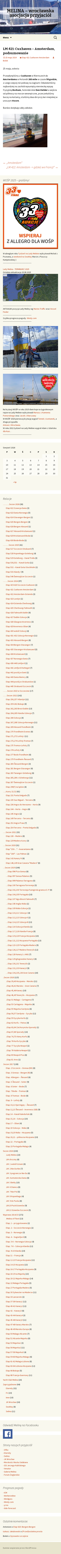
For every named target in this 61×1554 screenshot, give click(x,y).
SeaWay (9, 1406)
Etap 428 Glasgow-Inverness (18, 621)
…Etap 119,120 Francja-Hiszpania (20, 936)
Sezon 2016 (8, 1151)
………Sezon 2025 (11, 545)
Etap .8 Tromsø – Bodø (16, 1095)
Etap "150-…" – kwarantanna (18, 849)
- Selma (6, 1456)
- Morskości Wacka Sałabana (15, 1462)
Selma (8, 1411)
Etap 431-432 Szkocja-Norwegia (20, 635)
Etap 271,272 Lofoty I (15, 736)
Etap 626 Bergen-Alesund (17, 526)
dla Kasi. (7, 431)
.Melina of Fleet (12, 1218)
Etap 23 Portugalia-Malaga (17, 1146)
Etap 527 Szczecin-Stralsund (18, 548)
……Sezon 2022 (10, 695)
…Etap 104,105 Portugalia (17, 894)
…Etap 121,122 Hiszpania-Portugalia (22, 940)
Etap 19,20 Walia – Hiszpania (18, 1132)
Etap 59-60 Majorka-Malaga (17, 1356)
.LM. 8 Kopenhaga (13, 1196)
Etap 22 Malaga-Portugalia (17, 1283)
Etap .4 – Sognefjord (15, 1237)
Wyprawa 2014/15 (11, 1214)
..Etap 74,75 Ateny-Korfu (16, 1036)
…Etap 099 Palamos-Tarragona (19, 880)
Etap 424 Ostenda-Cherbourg (19, 603)
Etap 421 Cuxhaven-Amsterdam (35, 57)
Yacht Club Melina (10, 1379)
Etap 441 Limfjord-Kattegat (18, 668)
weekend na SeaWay (22, 256)
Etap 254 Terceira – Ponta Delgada (21, 827)
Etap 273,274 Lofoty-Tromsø (18, 740)
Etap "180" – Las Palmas (16, 853)
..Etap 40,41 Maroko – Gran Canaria (21, 986)
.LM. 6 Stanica (12, 1187)
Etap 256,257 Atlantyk (15, 699)
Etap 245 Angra (12, 813)
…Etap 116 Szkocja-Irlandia (18, 926)
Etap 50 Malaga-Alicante (16, 1333)
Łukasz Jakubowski (11, 1531)
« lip (15, 482)
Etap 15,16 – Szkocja (15, 1118)
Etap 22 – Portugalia (14, 1141)
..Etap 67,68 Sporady (15, 1032)
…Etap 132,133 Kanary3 (16, 968)
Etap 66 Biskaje (12, 1370)
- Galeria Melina (9, 1471)
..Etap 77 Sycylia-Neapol (16, 1045)
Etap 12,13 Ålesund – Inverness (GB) (21, 1109)
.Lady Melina (11, 1154)
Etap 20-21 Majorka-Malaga (17, 1278)
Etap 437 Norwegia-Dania (17, 658)
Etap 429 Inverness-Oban (17, 626)
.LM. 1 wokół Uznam (14, 1164)
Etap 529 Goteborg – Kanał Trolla (20, 558)
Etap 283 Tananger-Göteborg (18, 773)
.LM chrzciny (11, 1159)
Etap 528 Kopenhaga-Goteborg (19, 553)
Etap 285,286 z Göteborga (17, 777)
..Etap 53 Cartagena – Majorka (19, 1004)
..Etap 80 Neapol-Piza (15, 1055)
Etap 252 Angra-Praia (15, 823)
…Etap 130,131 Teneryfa (16, 963)
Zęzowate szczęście (19, 1536)
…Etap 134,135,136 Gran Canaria (20, 972)
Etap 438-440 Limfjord (15, 663)
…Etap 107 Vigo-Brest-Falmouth (20, 899)
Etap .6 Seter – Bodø (15, 1086)
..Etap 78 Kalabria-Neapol (17, 1050)
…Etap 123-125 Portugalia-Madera (21, 945)
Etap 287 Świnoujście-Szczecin (19, 782)
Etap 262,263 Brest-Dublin (17, 708)
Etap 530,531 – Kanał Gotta (17, 562)
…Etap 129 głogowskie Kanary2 (20, 959)
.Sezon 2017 (8, 1064)
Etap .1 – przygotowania (16, 1223)
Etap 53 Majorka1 (13, 1343)
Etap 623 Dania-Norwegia (17, 512)
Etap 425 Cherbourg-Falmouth (19, 608)
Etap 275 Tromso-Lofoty (16, 745)
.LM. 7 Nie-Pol (11, 1191)
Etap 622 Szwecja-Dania (16, 508)
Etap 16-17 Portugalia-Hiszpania (20, 1269)
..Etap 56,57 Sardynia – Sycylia (19, 1013)
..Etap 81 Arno (12, 1059)
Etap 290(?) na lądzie (15, 787)
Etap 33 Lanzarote (14, 1297)
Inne (8, 1397)
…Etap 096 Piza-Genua (16, 871)
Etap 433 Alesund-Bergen (17, 640)
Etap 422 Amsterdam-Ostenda (19, 594)
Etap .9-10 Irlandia (13, 1251)
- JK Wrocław (8, 1459)
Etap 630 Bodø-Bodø (15, 540)
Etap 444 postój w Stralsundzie (19, 681)
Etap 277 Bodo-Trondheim (17, 754)
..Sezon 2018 (8, 977)
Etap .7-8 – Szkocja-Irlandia (17, 1246)
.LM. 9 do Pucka (12, 1201)
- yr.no (5, 1505)
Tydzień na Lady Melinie (29, 253)
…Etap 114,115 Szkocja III (17, 922)
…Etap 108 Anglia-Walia (16, 903)
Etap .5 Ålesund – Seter (16, 1082)
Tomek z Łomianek (46, 418)
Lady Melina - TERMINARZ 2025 (16, 269)
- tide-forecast (9, 1508)
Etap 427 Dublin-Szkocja (16, 617)
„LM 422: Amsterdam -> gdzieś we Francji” (32, 167)
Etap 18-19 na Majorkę (15, 1274)
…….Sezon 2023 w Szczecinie (16, 691)
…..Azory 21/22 (9, 791)
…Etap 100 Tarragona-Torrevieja (20, 885)
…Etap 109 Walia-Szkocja (17, 908)
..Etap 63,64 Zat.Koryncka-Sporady (21, 1027)
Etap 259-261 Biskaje (15, 704)
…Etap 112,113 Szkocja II (17, 917)
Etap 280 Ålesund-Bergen (17, 764)
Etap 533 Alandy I (13, 572)
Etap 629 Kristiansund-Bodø (18, 535)
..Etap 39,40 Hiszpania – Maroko (19, 981)
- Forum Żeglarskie (11, 1474)
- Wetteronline (9, 1495)
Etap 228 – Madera (14, 836)
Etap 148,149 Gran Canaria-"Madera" (21, 863)
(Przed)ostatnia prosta (32, 1531)
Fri (7, 1393)
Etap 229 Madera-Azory (16, 840)
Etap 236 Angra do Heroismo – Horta (22, 804)
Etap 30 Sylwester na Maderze (19, 1292)
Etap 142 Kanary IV (14, 858)
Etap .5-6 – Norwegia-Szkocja (18, 1241)
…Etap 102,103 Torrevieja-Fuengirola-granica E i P (27, 890)
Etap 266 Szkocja (13, 717)
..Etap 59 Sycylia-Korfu (15, 1018)
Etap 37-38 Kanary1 (14, 1301)
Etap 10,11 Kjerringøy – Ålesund (20, 1105)
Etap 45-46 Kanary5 (14, 1320)
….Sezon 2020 (9, 845)
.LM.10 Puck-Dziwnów (15, 1205)
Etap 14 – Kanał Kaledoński (18, 1114)
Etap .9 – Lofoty (13, 1100)
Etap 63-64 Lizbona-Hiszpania (18, 1366)
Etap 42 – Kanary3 (13, 1310)
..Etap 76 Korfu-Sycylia (15, 1041)
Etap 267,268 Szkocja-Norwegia (20, 722)
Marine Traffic (40, 308)
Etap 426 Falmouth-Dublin (17, 612)
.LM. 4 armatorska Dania (16, 1178)
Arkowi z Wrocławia (11, 425)
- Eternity (7, 1453)
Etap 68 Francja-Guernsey (17, 1375)
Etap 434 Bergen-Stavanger (18, 644)
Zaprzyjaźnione (9, 1384)
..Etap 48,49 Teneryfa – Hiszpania (20, 995)
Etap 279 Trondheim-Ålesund (18, 759)
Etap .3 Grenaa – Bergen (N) (18, 1072)
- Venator (7, 1468)
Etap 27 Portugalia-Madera (17, 1287)
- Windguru (7, 1499)
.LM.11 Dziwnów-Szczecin (17, 1210)
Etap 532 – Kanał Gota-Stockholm (20, 567)
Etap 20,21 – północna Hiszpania (20, 1137)
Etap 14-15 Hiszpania (15, 1264)
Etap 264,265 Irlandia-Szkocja (19, 713)
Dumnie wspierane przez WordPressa (19, 1548)
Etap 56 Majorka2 (13, 1347)
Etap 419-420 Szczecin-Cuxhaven (20, 585)
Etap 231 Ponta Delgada (16, 795)
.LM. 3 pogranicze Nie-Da (16, 1173)
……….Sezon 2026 (11, 504)
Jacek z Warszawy (28, 415)
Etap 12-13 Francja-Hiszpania (18, 1260)
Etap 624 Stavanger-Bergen (18, 517)
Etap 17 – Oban (12, 1123)
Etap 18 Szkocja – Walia (16, 1128)
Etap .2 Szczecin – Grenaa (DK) (19, 1068)
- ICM (5, 1492)
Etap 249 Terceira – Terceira (18, 818)
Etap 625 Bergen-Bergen (17, 522)
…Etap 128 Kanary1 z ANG (17, 954)
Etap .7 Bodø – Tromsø (16, 1091)
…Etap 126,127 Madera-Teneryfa (20, 949)
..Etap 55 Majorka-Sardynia (17, 1009)
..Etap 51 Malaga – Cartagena (18, 999)
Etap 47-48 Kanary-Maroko (17, 1324)
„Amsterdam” (12, 163)
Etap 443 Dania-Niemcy (16, 677)
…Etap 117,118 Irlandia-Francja (19, 931)
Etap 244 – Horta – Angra (16, 809)
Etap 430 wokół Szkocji (16, 631)
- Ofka (5, 1449)
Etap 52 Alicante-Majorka (17, 1338)
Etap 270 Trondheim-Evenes (18, 731)
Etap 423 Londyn (13, 598)
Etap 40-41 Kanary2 (14, 1306)
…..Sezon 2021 (9, 832)
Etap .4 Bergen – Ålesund (17, 1077)
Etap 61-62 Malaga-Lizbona (17, 1361)
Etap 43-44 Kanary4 (14, 1315)
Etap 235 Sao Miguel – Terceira (19, 800)
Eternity (9, 1388)
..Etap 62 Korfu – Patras (16, 1022)
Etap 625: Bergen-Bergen (24, 1526)
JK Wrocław (11, 1402)
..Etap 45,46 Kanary (14, 990)
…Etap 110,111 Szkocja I (16, 913)
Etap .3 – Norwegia (14, 1232)
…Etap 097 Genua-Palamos (17, 876)
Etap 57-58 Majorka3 (15, 1352)
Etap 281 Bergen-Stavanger (18, 768)
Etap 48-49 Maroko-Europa (17, 1329)
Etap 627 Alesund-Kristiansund (19, 531)
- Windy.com (31, 318)
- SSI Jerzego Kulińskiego (14, 1465)
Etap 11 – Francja (13, 1255)
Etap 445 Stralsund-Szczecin (18, 686)
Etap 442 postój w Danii (16, 672)
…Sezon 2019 (9, 867)
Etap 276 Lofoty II (13, 750)
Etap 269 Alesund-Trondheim (18, 727)
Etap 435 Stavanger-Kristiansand (20, 649)
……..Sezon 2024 (10, 581)
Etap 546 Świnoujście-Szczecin (19, 576)
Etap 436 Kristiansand (15, 654)
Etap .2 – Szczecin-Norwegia (18, 1227)
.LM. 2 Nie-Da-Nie (13, 1168)
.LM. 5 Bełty (11, 1182)
